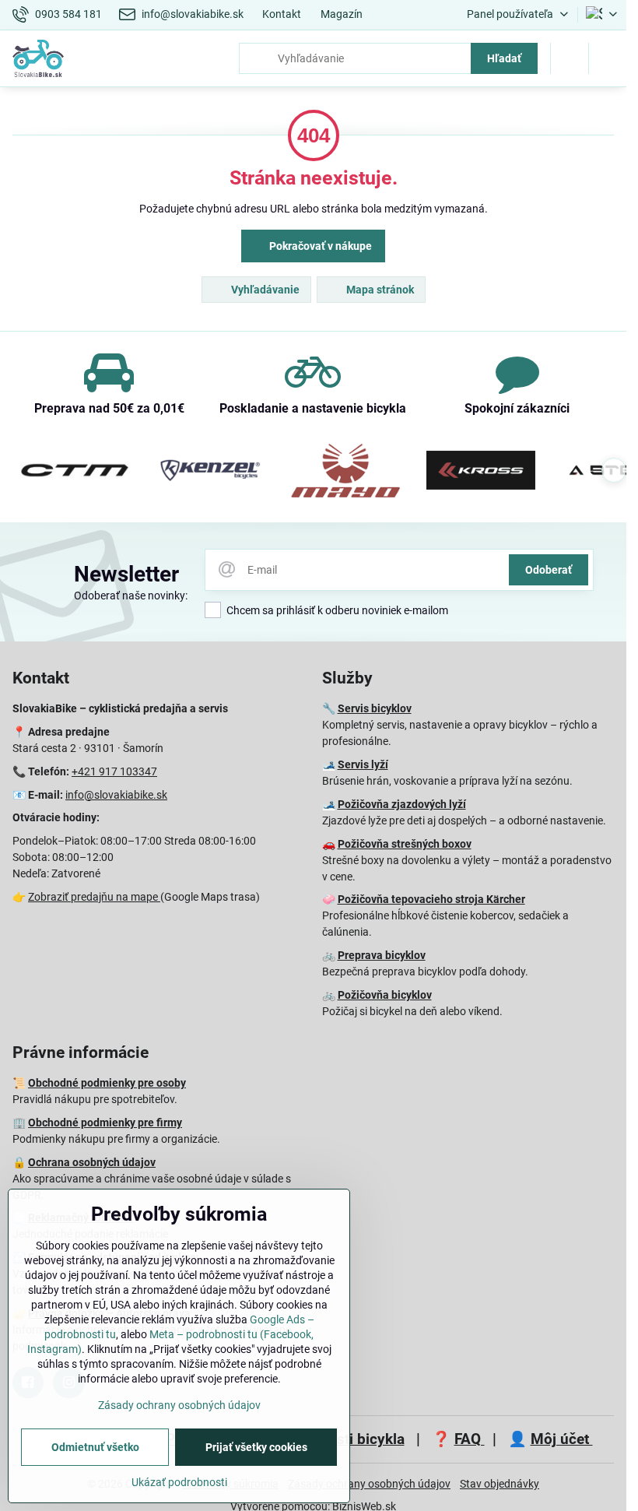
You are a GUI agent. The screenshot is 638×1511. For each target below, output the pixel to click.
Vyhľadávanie (264, 289)
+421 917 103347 (114, 771)
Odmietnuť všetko (95, 1447)
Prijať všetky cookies (256, 1447)
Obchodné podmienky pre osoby (107, 1083)
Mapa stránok (379, 289)
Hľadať (504, 58)
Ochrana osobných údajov (92, 1162)
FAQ (469, 1439)
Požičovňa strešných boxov (404, 844)
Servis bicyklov (375, 708)
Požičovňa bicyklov (385, 995)
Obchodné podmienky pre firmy (105, 1122)
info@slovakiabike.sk (116, 795)
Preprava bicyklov (382, 955)
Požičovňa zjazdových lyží (402, 804)
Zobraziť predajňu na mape (94, 897)
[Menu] (607, 58)
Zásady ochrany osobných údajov (369, 1484)
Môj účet (562, 1439)
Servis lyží (363, 764)
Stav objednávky (499, 1484)
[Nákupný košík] (569, 58)
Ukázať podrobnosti (179, 1482)
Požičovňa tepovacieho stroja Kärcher (431, 899)
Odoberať (548, 570)
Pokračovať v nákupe (319, 246)
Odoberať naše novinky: (131, 595)
